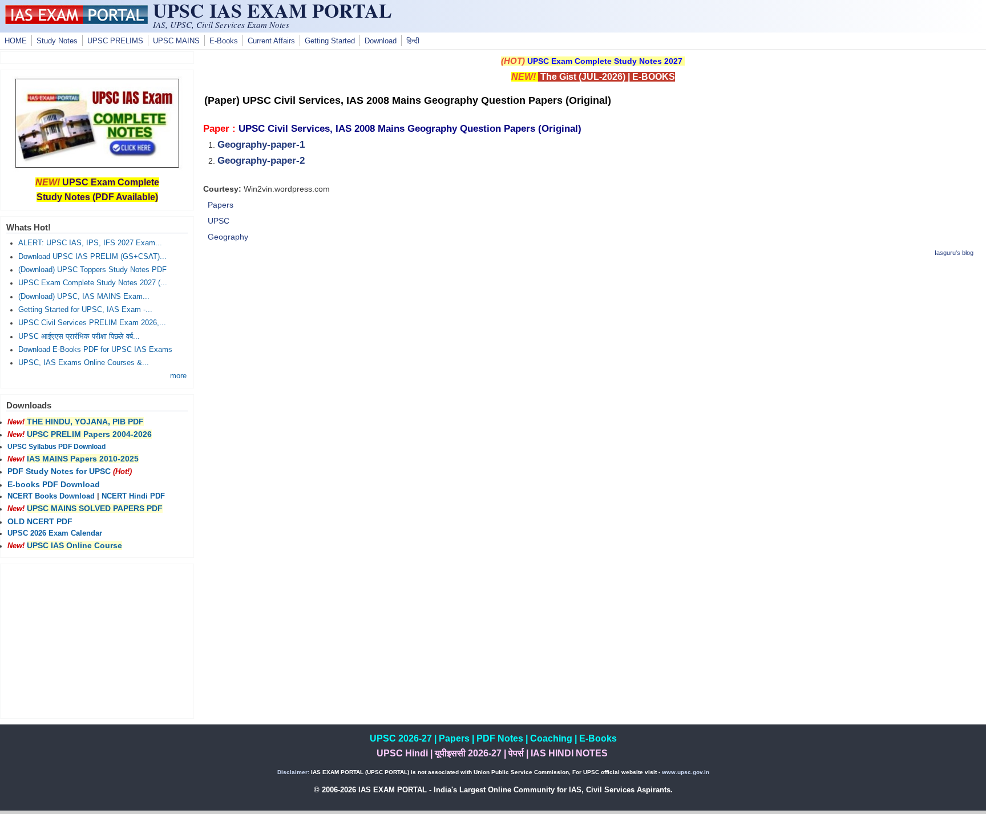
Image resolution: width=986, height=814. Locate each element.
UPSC (218, 220)
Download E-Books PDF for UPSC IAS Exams (95, 350)
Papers (220, 204)
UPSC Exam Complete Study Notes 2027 (604, 61)
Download (381, 41)
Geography (228, 236)
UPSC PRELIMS (115, 41)
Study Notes (57, 41)
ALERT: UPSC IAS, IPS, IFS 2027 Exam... (90, 243)
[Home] (76, 21)
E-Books (223, 41)
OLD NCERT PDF (39, 521)
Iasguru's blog (954, 252)
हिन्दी (412, 41)
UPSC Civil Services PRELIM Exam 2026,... (92, 323)
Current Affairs (271, 41)
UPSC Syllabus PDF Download (56, 447)
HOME (16, 41)
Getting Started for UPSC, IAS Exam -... (85, 310)
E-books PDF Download (53, 484)
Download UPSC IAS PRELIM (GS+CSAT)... (92, 257)
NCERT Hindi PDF (133, 496)
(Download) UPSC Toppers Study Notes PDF (92, 270)
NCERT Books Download (51, 496)
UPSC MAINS (176, 41)
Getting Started (330, 41)
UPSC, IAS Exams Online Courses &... (83, 363)
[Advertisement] (592, 348)
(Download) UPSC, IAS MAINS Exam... (83, 297)
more (178, 376)
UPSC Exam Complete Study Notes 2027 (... (92, 283)
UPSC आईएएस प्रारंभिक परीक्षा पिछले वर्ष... (79, 337)
